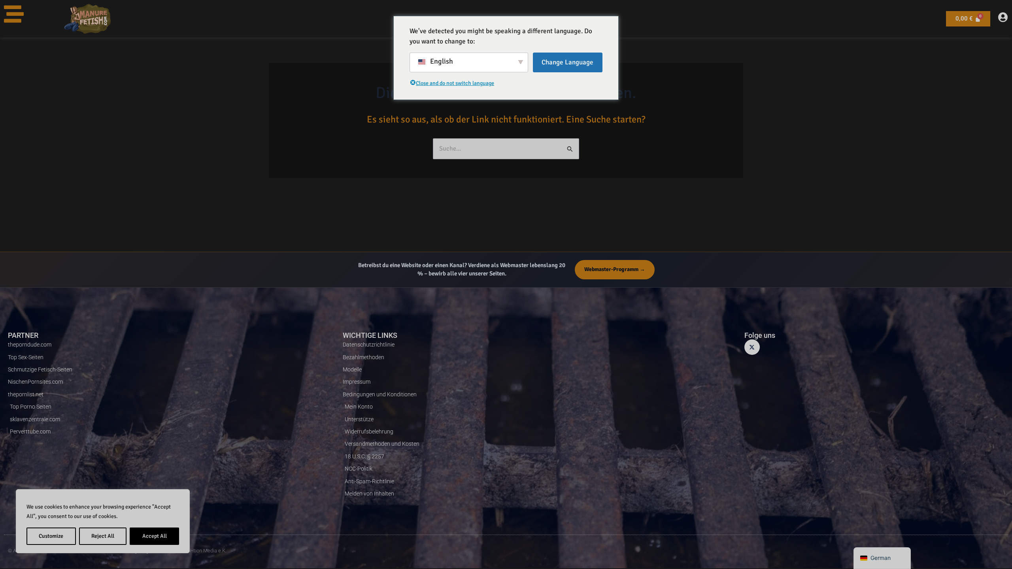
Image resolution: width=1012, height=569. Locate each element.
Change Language (567, 62)
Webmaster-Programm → (614, 269)
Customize (51, 536)
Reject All (102, 536)
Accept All (154, 536)
